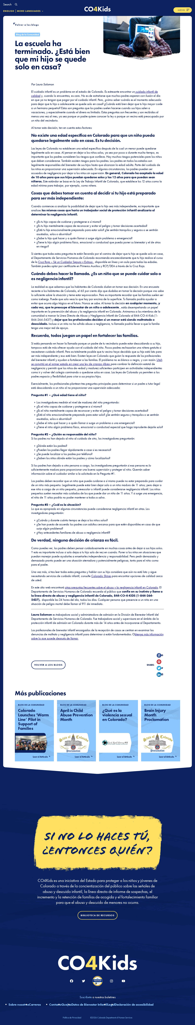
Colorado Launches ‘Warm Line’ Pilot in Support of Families (33, 719)
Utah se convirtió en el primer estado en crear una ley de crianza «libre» (96, 362)
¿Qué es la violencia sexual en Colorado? (117, 715)
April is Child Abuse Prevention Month (76, 715)
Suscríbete (86, 997)
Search (7, 4)
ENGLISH (8, 10)
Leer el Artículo (40, 756)
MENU (181, 10)
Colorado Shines (101, 576)
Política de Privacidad (72, 1017)
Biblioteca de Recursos (97, 915)
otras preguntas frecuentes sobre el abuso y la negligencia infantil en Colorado (111, 587)
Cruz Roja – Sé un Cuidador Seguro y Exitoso (65, 262)
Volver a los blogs (27, 24)
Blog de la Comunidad (27, 34)
